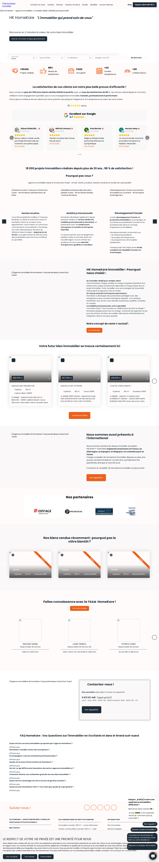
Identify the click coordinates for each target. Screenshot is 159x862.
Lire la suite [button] (20, 143)
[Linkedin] (93, 807)
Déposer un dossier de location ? (142, 846)
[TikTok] (114, 807)
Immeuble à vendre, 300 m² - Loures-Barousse (78, 825)
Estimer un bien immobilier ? (144, 829)
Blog (130, 4)
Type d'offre (14, 56)
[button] (12, 137)
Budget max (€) (102, 58)
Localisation (73, 58)
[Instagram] (107, 807)
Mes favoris (14, 828)
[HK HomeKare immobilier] (10, 4)
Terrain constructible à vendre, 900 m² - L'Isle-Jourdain (77, 830)
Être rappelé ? (150, 824)
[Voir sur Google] (17, 130)
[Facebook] (87, 807)
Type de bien (44, 58)
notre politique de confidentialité (123, 850)
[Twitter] (100, 807)
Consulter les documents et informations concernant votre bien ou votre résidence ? (142, 837)
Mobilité (93, 4)
